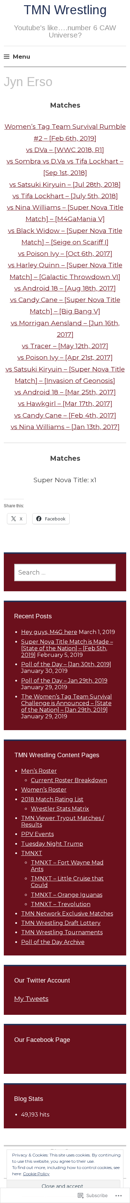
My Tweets (31, 999)
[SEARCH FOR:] (65, 572)
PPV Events (37, 834)
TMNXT (31, 853)
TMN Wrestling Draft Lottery (61, 923)
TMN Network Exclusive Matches (67, 913)
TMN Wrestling (65, 10)
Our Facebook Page (42, 1039)
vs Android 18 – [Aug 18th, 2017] (65, 288)
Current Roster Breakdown (69, 780)
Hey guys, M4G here (49, 632)
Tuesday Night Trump (52, 844)
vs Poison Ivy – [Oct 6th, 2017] (65, 254)
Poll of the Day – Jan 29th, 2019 (64, 680)
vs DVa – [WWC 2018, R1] (65, 150)
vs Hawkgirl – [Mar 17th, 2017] (65, 404)
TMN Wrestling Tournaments (62, 932)
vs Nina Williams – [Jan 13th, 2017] (65, 427)
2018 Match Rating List (52, 799)
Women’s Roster (44, 789)
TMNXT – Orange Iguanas (66, 895)
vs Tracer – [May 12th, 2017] (65, 346)
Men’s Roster (39, 771)
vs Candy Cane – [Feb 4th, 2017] (65, 415)
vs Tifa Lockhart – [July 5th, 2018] (65, 196)
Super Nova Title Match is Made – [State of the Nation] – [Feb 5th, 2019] (67, 648)
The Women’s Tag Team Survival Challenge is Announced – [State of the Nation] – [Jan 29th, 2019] (66, 703)
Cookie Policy (36, 1173)
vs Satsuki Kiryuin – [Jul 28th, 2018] (65, 185)
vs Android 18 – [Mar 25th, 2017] (65, 392)
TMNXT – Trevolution (60, 904)
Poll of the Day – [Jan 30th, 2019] (66, 664)
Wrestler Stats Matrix (60, 808)
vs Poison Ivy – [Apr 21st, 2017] (65, 357)
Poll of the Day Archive (53, 942)
